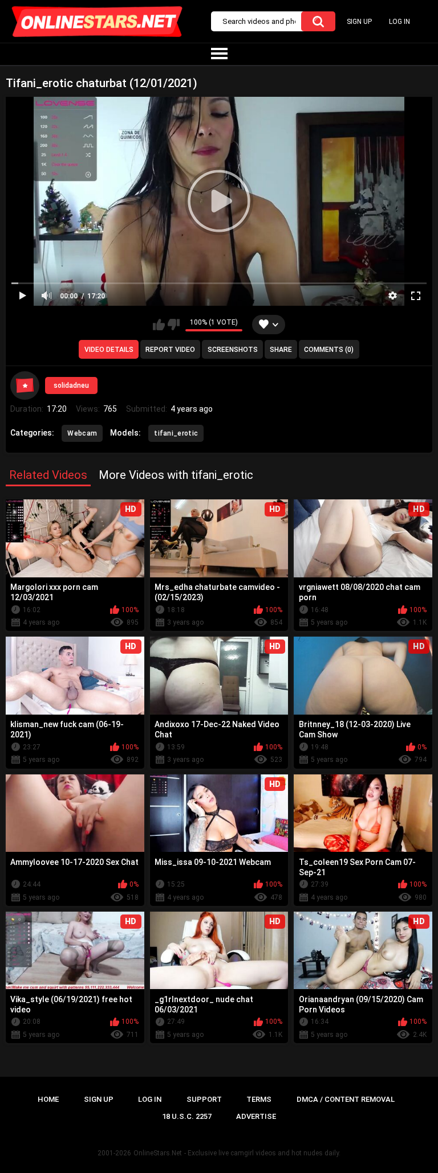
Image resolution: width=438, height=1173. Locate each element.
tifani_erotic (176, 433)
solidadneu (71, 385)
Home (48, 1099)
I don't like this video (174, 324)
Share (281, 350)
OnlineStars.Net (157, 1153)
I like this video (159, 324)
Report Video (170, 350)
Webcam (82, 433)
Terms (258, 1099)
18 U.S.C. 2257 (187, 1116)
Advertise (256, 1116)
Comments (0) (329, 350)
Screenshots (233, 350)
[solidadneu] (24, 385)
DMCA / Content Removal (346, 1099)
